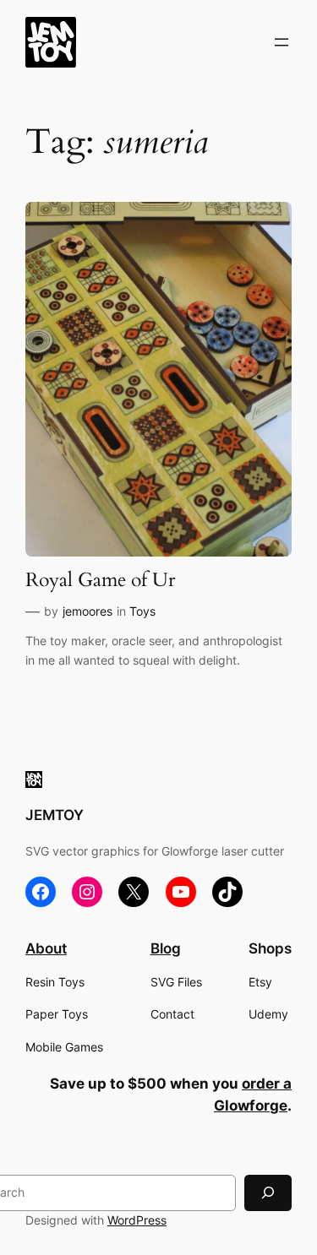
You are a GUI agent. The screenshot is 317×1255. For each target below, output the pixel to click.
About (46, 948)
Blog (165, 948)
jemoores (87, 611)
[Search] (268, 1193)
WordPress (137, 1220)
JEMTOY (54, 815)
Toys (142, 611)
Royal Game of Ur (100, 580)
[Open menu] (281, 42)
